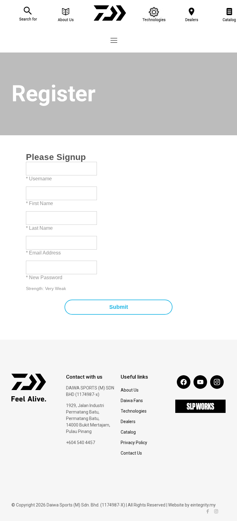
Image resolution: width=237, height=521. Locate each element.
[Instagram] (216, 511)
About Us (130, 390)
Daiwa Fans (132, 400)
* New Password (44, 277)
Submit (118, 307)
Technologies (134, 411)
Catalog (128, 432)
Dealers (128, 421)
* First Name (39, 203)
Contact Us (131, 453)
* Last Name (39, 228)
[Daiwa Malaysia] (110, 23)
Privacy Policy (134, 442)
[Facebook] (208, 511)
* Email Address (43, 252)
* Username (39, 178)
